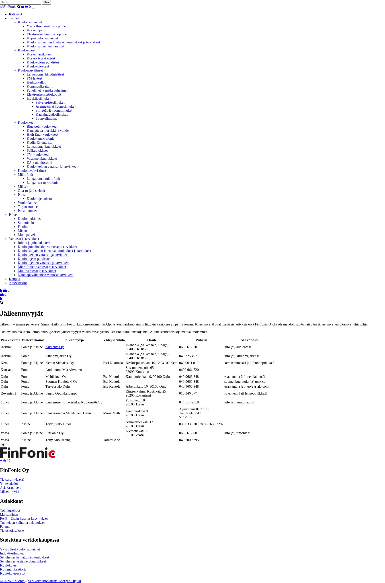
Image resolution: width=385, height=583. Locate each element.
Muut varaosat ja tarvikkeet (37, 271)
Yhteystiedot (18, 283)
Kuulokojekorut (38, 66)
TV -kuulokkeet (38, 154)
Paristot (23, 194)
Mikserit (23, 186)
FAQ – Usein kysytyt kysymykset (24, 518)
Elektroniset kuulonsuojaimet (47, 34)
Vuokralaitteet (27, 203)
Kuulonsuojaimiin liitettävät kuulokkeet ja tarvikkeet (63, 42)
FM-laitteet (34, 78)
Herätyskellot (36, 82)
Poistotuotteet (27, 211)
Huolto (23, 227)
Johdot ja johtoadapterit (34, 243)
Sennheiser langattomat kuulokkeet (24, 557)
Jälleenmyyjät (9, 491)
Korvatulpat (35, 30)
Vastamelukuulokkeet (42, 158)
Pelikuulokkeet (37, 150)
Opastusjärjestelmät (31, 190)
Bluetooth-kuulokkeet (42, 126)
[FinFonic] (8, 6)
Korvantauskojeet (39, 54)
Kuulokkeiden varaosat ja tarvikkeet (52, 166)
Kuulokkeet (26, 122)
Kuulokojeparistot (39, 198)
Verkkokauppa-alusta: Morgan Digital (54, 581)
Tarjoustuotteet (28, 207)
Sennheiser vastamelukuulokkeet (23, 561)
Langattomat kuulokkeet (44, 146)
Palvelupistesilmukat (50, 102)
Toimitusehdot (10, 510)
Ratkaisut (15, 14)
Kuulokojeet (26, 50)
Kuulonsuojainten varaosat (45, 46)
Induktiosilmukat (38, 98)
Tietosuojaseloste (12, 530)
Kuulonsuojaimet (30, 22)
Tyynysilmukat (46, 118)
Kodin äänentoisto (39, 142)
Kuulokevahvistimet (32, 170)
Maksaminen (9, 514)
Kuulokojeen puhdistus (43, 62)
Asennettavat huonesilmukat (55, 106)
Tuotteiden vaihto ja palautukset (22, 522)
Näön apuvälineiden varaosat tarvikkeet (45, 275)
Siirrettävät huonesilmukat (54, 110)
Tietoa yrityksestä (12, 479)
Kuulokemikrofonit (40, 138)
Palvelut (14, 215)
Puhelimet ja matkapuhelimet (47, 90)
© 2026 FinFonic (12, 581)
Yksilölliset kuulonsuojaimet (47, 26)
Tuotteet (14, 18)
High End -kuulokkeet (42, 134)
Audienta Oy (54, 347)
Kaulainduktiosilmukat (52, 114)
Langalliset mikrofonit (42, 182)
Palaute (5, 526)
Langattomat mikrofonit (43, 178)
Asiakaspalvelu (10, 487)
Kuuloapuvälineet (30, 70)
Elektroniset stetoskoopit (44, 94)
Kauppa (14, 279)
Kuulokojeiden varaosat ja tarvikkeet (43, 263)
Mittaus (23, 231)
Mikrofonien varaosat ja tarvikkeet (42, 267)
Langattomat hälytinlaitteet (45, 74)
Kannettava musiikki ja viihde (48, 130)
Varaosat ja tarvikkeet (24, 239)
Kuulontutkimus (29, 219)
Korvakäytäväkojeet (41, 58)
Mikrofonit (25, 174)
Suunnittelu (26, 223)
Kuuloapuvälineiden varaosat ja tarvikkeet (47, 247)
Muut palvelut (27, 235)
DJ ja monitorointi (39, 162)
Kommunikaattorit (39, 86)
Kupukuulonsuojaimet (42, 38)
